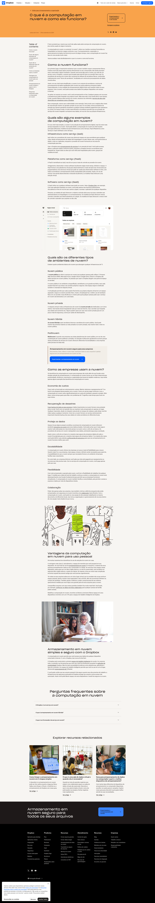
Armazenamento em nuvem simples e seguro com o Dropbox (34, 86)
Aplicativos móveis (32, 839)
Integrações (30, 842)
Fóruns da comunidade (100, 850)
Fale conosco (81, 839)
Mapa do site (81, 857)
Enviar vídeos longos (66, 839)
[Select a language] (98, 3)
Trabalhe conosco (116, 839)
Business (46, 842)
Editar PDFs (64, 854)
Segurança (30, 850)
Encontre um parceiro (100, 861)
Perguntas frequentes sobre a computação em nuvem (33, 94)
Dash (45, 848)
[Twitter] (28, 870)
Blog (95, 837)
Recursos (29, 845)
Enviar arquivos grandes (67, 837)
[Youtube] (35, 870)
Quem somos (114, 837)
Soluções (29, 848)
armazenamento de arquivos (69, 146)
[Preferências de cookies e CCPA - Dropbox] (26, 891)
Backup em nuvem (66, 851)
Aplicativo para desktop (33, 837)
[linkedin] (113, 32)
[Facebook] (32, 870)
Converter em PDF (66, 859)
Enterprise (47, 845)
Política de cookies (83, 847)
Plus (45, 837)
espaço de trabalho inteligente (81, 661)
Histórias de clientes (99, 842)
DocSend (46, 850)
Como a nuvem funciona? (33, 50)
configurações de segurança (75, 438)
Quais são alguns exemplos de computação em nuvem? (34, 57)
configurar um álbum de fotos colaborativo (69, 587)
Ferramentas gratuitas (33, 859)
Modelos (29, 856)
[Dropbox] (9, 3)
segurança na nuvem (60, 427)
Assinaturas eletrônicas (67, 857)
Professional (47, 839)
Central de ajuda (82, 837)
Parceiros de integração (100, 859)
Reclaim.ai (47, 856)
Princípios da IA (82, 854)
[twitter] (108, 32)
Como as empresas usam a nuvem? (34, 71)
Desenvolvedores (98, 848)
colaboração (85, 493)
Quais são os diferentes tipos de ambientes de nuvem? (34, 65)
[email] (116, 32)
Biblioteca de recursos (100, 845)
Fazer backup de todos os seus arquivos (60, 407)
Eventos (96, 839)
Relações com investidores (118, 842)
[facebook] (111, 32)
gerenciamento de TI (61, 669)
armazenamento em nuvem (77, 565)
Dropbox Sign (92, 185)
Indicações (97, 853)
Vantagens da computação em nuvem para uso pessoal (33, 78)
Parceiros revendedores (100, 856)
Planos (46, 859)
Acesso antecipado (32, 853)
